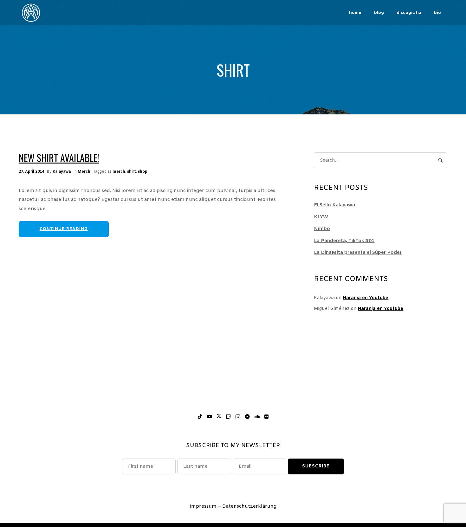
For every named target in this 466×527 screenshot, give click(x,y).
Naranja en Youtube (365, 298)
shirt (131, 171)
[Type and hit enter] (440, 160)
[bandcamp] (247, 417)
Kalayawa (62, 171)
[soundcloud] (257, 417)
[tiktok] (199, 417)
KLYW (321, 217)
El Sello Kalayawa (334, 205)
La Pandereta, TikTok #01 (344, 241)
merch (119, 171)
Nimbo (322, 229)
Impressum (203, 506)
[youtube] (209, 417)
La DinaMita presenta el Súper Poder (358, 252)
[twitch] (228, 417)
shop (142, 171)
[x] (218, 417)
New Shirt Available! (59, 158)
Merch (84, 171)
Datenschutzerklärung (249, 506)
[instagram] (238, 417)
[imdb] (266, 417)
